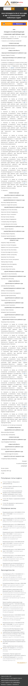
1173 (24, 360)
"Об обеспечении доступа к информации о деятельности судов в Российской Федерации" (14, 527)
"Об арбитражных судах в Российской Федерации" (14, 565)
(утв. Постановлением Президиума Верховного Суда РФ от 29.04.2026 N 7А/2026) (14, 633)
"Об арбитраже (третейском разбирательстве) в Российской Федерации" (14, 520)
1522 (24, 417)
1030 (26, 150)
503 (24, 327)
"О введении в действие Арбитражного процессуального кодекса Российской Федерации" (13, 544)
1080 (24, 406)
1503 (24, 115)
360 (24, 138)
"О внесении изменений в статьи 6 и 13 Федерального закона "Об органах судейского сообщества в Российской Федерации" (14, 617)
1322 (24, 373)
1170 (24, 171)
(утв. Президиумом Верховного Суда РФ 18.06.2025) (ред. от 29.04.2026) (13, 648)
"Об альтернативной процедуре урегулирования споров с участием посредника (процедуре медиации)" (14, 558)
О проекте (9, 684)
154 (24, 395)
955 (24, 91)
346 (24, 80)
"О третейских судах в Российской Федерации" (14, 551)
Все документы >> (22, 662)
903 (24, 338)
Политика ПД (16, 684)
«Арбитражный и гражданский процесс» (10, 680)
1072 (24, 161)
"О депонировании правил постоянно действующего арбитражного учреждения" (14, 585)
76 (24, 384)
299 (24, 126)
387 (24, 102)
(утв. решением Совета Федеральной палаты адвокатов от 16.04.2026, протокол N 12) (14, 657)
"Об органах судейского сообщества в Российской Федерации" (13, 624)
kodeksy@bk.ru (16, 682)
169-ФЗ (12, 67)
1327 (24, 182)
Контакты (3, 684)
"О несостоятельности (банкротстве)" (14, 514)
